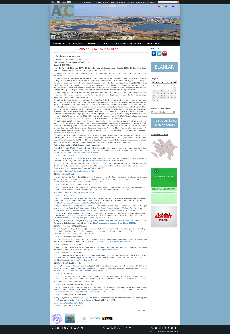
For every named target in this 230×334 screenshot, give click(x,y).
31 (157, 100)
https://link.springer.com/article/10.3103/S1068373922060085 (79, 181)
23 (154, 98)
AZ (162, 6)
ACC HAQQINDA (75, 44)
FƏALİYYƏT (92, 44)
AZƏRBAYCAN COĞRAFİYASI (113, 44)
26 (164, 98)
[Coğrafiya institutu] (69, 314)
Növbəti (176, 22)
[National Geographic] (107, 317)
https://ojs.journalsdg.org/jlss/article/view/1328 (115, 242)
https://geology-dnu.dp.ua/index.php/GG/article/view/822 (77, 153)
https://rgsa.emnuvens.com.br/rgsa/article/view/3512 (75, 233)
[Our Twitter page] (159, 53)
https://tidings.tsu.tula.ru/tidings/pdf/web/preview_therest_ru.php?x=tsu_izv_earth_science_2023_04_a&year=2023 (98, 210)
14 (171, 93)
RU (175, 6)
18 (161, 95)
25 (161, 98)
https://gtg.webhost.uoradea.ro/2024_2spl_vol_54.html (77, 260)
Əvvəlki (53, 22)
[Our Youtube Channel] (164, 53)
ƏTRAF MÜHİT (136, 44)
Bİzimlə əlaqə (142, 2)
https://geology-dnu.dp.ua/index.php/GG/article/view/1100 (86, 270)
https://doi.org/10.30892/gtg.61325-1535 (68, 303)
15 (175, 93)
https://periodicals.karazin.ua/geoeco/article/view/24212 (74, 281)
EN (168, 6)
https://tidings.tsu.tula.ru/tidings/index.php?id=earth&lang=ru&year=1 (82, 218)
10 (157, 93)
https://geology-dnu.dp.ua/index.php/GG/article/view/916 (74, 193)
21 (171, 95)
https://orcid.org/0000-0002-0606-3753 (73, 59)
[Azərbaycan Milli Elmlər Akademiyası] (56, 314)
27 (168, 98)
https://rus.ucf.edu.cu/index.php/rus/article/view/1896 (100, 161)
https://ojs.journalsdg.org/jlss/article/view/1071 (103, 250)
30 (154, 100)
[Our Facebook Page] (154, 53)
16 (154, 95)
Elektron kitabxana (117, 2)
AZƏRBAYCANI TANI (159, 135)
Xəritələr (130, 2)
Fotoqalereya (88, 2)
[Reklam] (164, 207)
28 (171, 98)
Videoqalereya (102, 2)
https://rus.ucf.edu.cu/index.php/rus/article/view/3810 (76, 203)
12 (164, 93)
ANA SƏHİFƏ (58, 44)
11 (161, 93)
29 (175, 98)
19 (164, 95)
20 (168, 95)
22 (175, 95)
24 (157, 98)
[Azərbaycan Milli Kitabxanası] (82, 316)
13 (168, 93)
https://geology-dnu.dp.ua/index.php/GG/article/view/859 (74, 171)
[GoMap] (94, 317)
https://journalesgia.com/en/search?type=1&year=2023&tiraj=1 (115, 223)
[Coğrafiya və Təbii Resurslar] (164, 169)
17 (157, 95)
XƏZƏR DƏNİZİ (153, 44)
